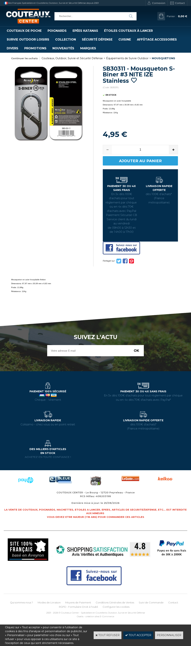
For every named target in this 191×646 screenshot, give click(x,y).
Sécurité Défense (97, 39)
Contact (180, 2)
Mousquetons (163, 58)
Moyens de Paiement (78, 602)
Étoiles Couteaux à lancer (128, 31)
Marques (88, 48)
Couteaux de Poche (24, 31)
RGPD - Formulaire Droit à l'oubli (78, 606)
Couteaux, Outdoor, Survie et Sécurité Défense (72, 58)
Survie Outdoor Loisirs (28, 39)
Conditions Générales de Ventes (115, 602)
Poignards (57, 31)
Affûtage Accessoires (157, 39)
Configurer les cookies (116, 606)
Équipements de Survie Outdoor (127, 58)
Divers (12, 48)
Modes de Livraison (49, 602)
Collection (65, 39)
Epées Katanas (85, 31)
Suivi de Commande (151, 602)
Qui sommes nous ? (21, 602)
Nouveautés (63, 48)
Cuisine (124, 39)
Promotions (35, 48)
